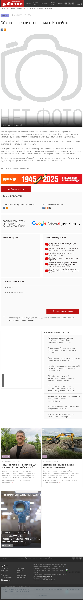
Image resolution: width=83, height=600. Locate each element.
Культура (4, 570)
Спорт (3, 573)
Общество (4, 568)
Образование (22, 575)
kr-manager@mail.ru (46, 576)
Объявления (44, 3)
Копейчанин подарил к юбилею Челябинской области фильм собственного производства (60, 340)
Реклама (60, 3)
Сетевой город (35, 3)
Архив (35, 558)
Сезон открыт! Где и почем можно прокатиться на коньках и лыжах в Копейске (62, 350)
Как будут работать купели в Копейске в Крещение (63, 259)
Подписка (28, 558)
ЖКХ (19, 573)
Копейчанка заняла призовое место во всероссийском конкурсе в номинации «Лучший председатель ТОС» (63, 264)
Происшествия (6, 577)
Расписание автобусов (46, 558)
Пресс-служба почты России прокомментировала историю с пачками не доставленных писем (61, 388)
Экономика (21, 568)
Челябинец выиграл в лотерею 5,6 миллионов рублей (61, 254)
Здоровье (4, 575)
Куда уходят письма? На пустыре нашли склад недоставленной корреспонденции (64, 398)
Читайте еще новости (15, 189)
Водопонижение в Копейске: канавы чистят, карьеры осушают (59, 466)
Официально (21, 577)
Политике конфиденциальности (20, 591)
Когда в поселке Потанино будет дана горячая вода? (62, 244)
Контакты (12, 558)
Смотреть (20, 533)
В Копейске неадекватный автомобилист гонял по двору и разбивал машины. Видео (61, 378)
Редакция (4, 558)
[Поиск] (78, 3)
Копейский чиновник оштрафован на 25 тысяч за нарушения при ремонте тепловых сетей (64, 368)
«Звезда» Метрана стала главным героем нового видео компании (21, 540)
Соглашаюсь (42, 595)
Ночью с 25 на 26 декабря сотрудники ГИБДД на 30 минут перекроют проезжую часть (64, 270)
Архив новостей (53, 3)
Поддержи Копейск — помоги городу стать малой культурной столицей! (19, 466)
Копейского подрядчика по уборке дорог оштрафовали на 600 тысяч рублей (63, 249)
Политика (20, 570)
